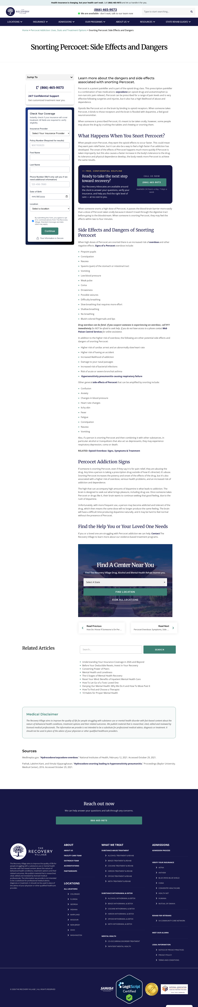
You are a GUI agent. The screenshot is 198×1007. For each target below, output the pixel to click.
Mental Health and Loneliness (97, 672)
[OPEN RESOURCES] (154, 21)
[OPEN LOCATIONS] (21, 21)
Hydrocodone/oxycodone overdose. (59, 757)
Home (25, 30)
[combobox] (164, 11)
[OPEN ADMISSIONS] (73, 21)
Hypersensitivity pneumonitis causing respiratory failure (111, 376)
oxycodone (121, 91)
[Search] (191, 11)
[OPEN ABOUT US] (128, 21)
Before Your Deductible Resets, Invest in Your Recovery (110, 665)
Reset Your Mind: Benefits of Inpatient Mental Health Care (111, 679)
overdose (154, 242)
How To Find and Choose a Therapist (100, 689)
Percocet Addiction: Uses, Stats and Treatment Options (59, 30)
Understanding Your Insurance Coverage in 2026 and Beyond (113, 661)
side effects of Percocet (105, 382)
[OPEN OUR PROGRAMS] (104, 21)
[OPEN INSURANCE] (47, 21)
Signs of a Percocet (105, 245)
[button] (71, 77)
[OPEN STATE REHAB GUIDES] (190, 21)
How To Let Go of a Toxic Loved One (100, 682)
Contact (155, 533)
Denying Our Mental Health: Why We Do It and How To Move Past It (116, 686)
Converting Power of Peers (95, 668)
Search (159, 649)
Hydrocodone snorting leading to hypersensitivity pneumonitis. (108, 763)
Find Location (125, 592)
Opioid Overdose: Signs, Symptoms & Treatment (114, 450)
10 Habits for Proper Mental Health (100, 692)
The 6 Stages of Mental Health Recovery (102, 675)
